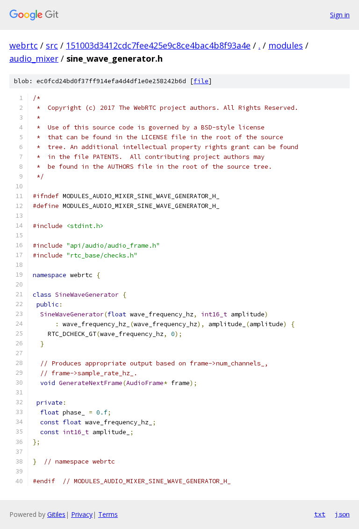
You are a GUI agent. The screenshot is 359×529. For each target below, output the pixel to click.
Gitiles (56, 514)
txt (319, 514)
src (52, 45)
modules (285, 45)
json (342, 514)
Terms (108, 514)
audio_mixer (33, 58)
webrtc (23, 45)
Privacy (82, 514)
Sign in (340, 14)
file (201, 81)
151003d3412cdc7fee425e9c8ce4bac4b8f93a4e (158, 45)
